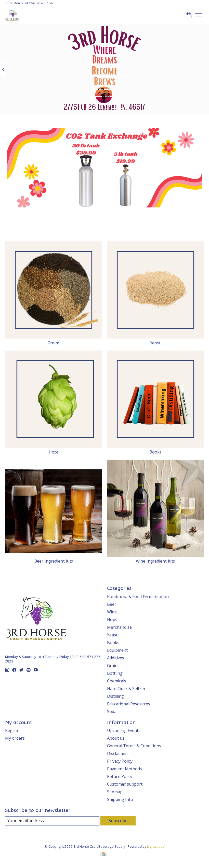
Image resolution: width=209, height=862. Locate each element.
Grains (54, 343)
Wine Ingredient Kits (155, 561)
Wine (112, 612)
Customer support (124, 784)
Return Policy (119, 776)
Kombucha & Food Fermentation (138, 596)
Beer (111, 604)
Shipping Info (120, 799)
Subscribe (118, 820)
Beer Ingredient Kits (53, 561)
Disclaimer (117, 753)
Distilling (115, 696)
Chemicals (116, 681)
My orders (15, 738)
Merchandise (119, 627)
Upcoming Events (123, 730)
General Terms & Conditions (134, 746)
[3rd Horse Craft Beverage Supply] (12, 15)
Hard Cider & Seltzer (126, 688)
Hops (54, 452)
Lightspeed (156, 846)
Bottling (115, 673)
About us (115, 738)
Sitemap (115, 792)
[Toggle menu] (199, 15)
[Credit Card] (103, 854)
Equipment (117, 650)
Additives (115, 658)
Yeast (155, 343)
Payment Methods (124, 769)
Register (13, 730)
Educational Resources (128, 704)
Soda (111, 711)
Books (155, 452)
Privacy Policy (120, 761)
